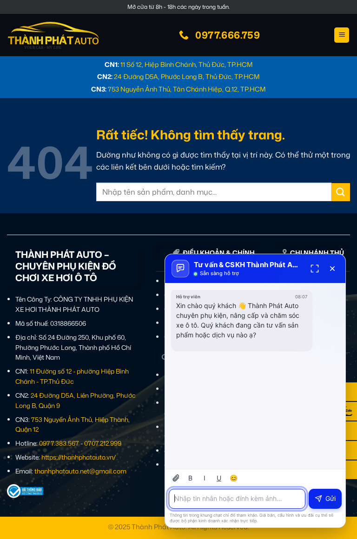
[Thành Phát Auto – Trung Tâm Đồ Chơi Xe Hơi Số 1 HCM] (53, 35)
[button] (341, 35)
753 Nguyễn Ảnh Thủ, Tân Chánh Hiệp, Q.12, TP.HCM (187, 89)
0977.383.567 (59, 443)
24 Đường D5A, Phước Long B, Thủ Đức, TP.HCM (187, 76)
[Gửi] (340, 192)
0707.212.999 (102, 443)
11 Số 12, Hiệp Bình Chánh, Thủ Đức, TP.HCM (186, 64)
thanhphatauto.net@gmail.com (80, 471)
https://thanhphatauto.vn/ (78, 457)
